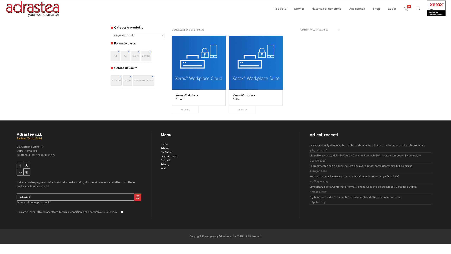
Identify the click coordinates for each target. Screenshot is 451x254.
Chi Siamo (166, 152)
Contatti (166, 160)
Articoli (165, 148)
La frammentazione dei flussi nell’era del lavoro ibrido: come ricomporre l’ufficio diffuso (361, 166)
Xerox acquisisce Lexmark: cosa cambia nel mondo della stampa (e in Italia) (354, 176)
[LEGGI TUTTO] (212, 105)
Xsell (163, 168)
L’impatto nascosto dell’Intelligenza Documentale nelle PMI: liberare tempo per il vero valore (365, 155)
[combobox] (318, 29)
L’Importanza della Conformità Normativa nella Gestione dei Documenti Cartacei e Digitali (363, 186)
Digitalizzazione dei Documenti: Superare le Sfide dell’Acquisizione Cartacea (355, 197)
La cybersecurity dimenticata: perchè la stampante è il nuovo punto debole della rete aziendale (367, 145)
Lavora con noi (169, 156)
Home (164, 144)
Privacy (165, 164)
